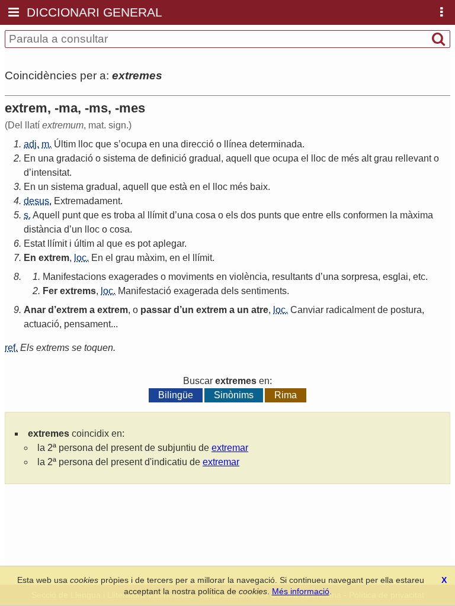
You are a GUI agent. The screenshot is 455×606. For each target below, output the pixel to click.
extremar (230, 448)
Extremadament (87, 201)
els (232, 215)
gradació (74, 158)
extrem (54, 258)
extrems (78, 291)
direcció (197, 144)
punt (71, 215)
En (30, 158)
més (350, 158)
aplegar (168, 243)
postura (406, 310)
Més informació (300, 591)
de (143, 158)
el (305, 158)
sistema (119, 158)
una (170, 144)
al (141, 215)
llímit (157, 215)
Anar (35, 310)
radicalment (350, 310)
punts (269, 215)
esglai (395, 277)
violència (248, 277)
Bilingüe (175, 395)
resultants (292, 277)
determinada (275, 144)
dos (248, 215)
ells (333, 215)
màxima (416, 215)
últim (84, 243)
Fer (50, 291)
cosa (206, 215)
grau (383, 158)
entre (312, 215)
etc (419, 277)
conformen (365, 215)
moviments (191, 277)
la (394, 215)
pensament (87, 324)
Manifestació (144, 291)
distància (43, 229)
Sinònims (234, 395)
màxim (151, 258)
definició (169, 158)
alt (366, 158)
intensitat (50, 172)
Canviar (306, 310)
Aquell (46, 215)
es (106, 215)
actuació (41, 324)
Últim (65, 144)
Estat (34, 243)
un (43, 187)
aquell (239, 158)
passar (155, 310)
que (103, 144)
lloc (85, 144)
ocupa (134, 144)
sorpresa (359, 277)
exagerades (133, 277)
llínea (235, 144)
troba (124, 215)
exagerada (196, 291)
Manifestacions (74, 277)
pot (143, 243)
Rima (285, 395)
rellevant (413, 158)
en (154, 144)
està (178, 187)
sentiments (264, 291)
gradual (205, 158)
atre (259, 310)
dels (230, 291)
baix (259, 187)
